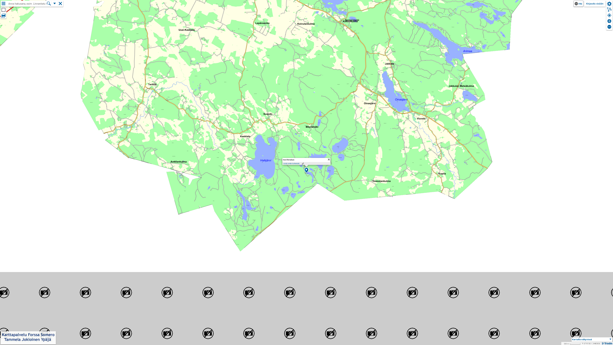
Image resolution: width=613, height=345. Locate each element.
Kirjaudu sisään (594, 3)
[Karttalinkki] (303, 163)
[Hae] (48, 3)
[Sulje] (329, 159)
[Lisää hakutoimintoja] (54, 3)
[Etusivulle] (28, 342)
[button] (306, 170)
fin (580, 3)
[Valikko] (3, 3)
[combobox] (27, 4)
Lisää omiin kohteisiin (291, 163)
